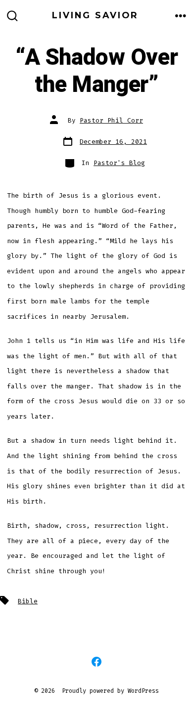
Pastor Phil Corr (111, 120)
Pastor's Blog (119, 163)
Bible (28, 601)
